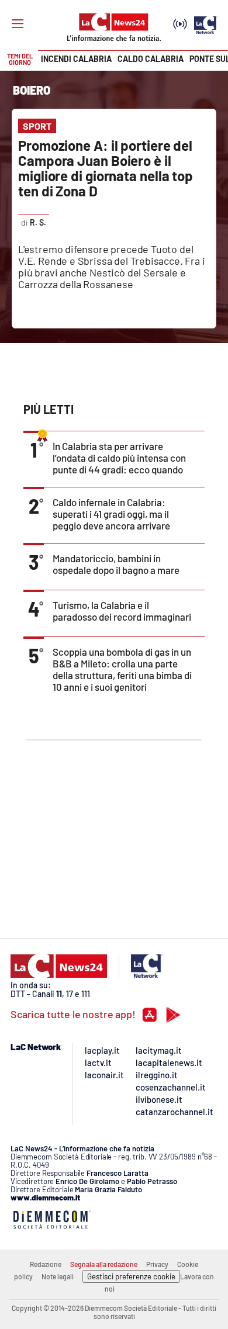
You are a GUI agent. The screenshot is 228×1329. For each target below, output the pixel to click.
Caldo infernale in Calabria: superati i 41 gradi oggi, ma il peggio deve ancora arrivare (111, 513)
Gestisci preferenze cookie (131, 1276)
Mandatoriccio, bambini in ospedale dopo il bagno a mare (116, 564)
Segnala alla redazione (103, 1264)
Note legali (58, 1276)
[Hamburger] (17, 24)
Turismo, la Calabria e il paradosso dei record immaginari (122, 610)
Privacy (157, 1264)
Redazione (45, 1264)
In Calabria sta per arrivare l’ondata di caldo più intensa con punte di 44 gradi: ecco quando (119, 457)
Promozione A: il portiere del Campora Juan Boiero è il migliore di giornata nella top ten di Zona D (105, 168)
